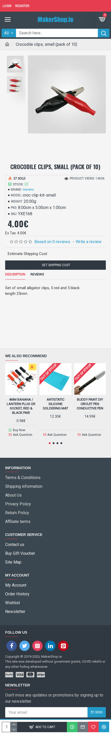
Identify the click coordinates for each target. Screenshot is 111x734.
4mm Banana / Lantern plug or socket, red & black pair (21, 406)
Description (15, 274)
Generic (28, 189)
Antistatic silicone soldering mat (55, 404)
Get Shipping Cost (55, 265)
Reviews (37, 274)
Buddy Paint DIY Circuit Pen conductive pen (90, 404)
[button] (50, 443)
